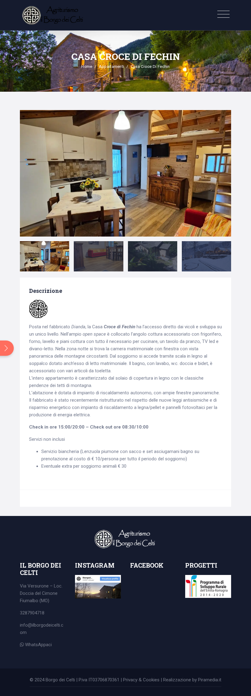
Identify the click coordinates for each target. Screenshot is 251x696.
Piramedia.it (209, 680)
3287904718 (32, 613)
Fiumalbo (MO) (34, 600)
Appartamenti (111, 66)
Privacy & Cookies (141, 680)
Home (86, 66)
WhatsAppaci (38, 644)
